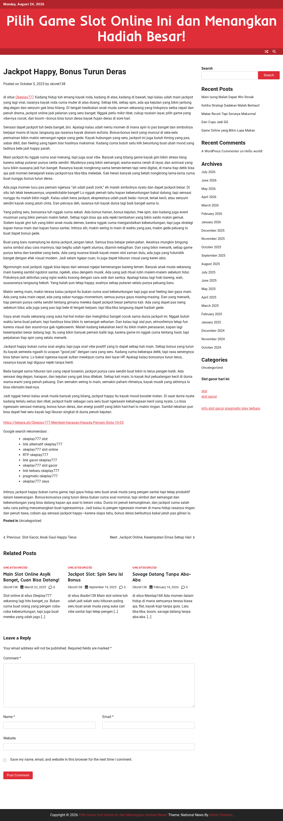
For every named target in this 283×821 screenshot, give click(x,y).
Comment (12, 658)
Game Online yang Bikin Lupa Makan (228, 130)
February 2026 (211, 214)
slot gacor (209, 397)
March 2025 (210, 306)
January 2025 (211, 323)
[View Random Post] (266, 51)
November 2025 (213, 239)
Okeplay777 (24, 97)
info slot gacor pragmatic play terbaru (230, 409)
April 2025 (208, 297)
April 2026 (208, 197)
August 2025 (210, 264)
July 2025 (208, 272)
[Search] (274, 51)
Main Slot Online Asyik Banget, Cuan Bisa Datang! (31, 576)
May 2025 (208, 289)
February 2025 (211, 314)
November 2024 (213, 339)
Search (207, 68)
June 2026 (208, 180)
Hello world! (253, 151)
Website (9, 738)
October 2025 (211, 247)
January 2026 (211, 222)
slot (204, 391)
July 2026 (208, 172)
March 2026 (210, 205)
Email (108, 717)
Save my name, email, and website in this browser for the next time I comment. (71, 759)
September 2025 (213, 256)
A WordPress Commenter (220, 151)
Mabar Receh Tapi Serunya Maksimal (228, 114)
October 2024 (211, 347)
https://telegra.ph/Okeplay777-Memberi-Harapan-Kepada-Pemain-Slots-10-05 (63, 422)
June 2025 (208, 281)
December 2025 (212, 231)
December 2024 (212, 331)
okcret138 (57, 84)
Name (9, 717)
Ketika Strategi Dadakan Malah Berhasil (230, 105)
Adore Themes (220, 815)
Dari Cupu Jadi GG (214, 122)
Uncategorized (30, 521)
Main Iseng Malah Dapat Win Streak (227, 97)
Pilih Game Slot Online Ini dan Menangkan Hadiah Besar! (141, 28)
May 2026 (208, 189)
